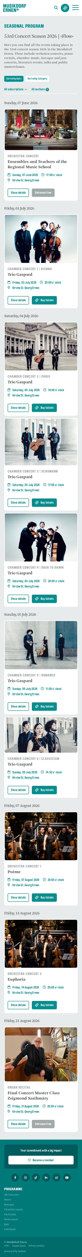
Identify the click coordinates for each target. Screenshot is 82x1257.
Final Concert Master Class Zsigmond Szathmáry (34, 1096)
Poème (14, 872)
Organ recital (19, 1088)
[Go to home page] (14, 8)
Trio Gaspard (20, 274)
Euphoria (16, 979)
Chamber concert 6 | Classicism (33, 759)
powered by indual (15, 1251)
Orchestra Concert (23, 156)
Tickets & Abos (65, 8)
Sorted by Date (13, 78)
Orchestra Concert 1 (24, 866)
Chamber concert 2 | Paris (29, 377)
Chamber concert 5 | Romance (31, 675)
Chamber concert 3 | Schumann (33, 471)
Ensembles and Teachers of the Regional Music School (37, 164)
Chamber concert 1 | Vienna (30, 269)
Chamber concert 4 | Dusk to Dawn (36, 568)
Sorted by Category (37, 78)
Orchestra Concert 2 (25, 974)
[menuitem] (6, 1246)
